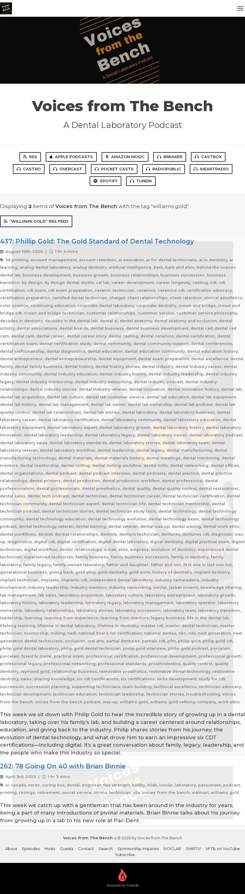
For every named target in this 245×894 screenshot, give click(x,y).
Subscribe (125, 854)
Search (106, 848)
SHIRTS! (193, 848)
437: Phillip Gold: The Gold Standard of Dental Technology (97, 241)
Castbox (211, 156)
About (11, 848)
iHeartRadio (214, 168)
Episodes (31, 848)
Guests (66, 848)
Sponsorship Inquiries (138, 848)
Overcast (70, 168)
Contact (86, 848)
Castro (32, 168)
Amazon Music (128, 156)
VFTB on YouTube (223, 848)
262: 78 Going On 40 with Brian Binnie (63, 766)
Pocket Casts (117, 168)
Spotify (108, 180)
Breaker (172, 156)
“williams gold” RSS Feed (39, 221)
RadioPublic (166, 168)
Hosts (50, 848)
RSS (33, 156)
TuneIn (144, 180)
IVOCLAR (172, 848)
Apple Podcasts (74, 156)
